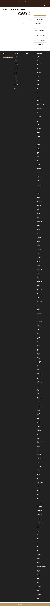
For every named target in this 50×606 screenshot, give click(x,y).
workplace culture (39, 594)
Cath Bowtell (38, 149)
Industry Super (38, 314)
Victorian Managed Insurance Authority (41, 566)
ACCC (37, 60)
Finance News (38, 245)
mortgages (38, 373)
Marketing (38, 354)
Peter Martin (38, 410)
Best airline (38, 117)
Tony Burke (38, 539)
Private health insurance (40, 425)
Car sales (38, 137)
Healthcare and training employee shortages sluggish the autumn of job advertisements (24, 14)
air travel (38, 73)
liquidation (38, 349)
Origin (37, 397)
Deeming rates (38, 197)
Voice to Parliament (39, 567)
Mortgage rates (38, 370)
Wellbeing (38, 578)
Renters (38, 449)
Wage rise (38, 571)
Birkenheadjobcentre (25, 2)
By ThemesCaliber (29, 604)
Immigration (38, 309)
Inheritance (38, 317)
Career (37, 141)
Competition (38, 172)
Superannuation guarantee (40, 514)
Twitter (37, 550)
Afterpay (38, 65)
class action (38, 165)
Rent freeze (38, 445)
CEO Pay (38, 152)
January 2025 (16, 80)
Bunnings (38, 133)
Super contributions (39, 503)
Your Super (38, 598)
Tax (37, 519)
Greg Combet (38, 282)
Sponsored (38, 495)
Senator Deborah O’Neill (40, 482)
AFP (37, 64)
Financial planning (39, 249)
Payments (38, 401)
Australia (38, 97)
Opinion (38, 393)
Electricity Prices (39, 216)
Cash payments (39, 144)
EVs (37, 233)
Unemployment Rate (39, 555)
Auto (37, 109)
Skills (37, 487)
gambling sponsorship (39, 269)
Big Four (38, 124)
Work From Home (39, 587)
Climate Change (39, 168)
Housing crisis (38, 302)
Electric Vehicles (39, 213)
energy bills (38, 224)
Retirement (38, 457)
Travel (37, 546)
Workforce (38, 590)
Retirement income (39, 458)
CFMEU (38, 153)
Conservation (38, 173)
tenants (37, 534)
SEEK (37, 478)
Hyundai (38, 306)
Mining (37, 365)
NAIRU (37, 378)
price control (38, 421)
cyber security (38, 189)
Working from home (39, 591)
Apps (37, 89)
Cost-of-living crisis (39, 184)
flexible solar (38, 257)
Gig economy (38, 274)
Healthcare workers (39, 289)
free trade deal (38, 266)
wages (37, 574)
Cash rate (38, 145)
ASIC (37, 92)
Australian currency (39, 100)
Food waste (38, 262)
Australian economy (39, 101)
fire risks (38, 253)
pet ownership (38, 409)
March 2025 (15, 77)
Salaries (38, 470)
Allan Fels (38, 80)
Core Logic (38, 180)
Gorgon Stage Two (39, 278)
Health (37, 286)
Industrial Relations (39, 313)
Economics (38, 209)
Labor (37, 342)
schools (38, 475)
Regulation (38, 442)
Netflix (37, 386)
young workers (38, 595)
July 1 (37, 334)
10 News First (38, 56)
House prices (38, 297)
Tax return (38, 526)
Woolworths (38, 583)
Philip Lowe (38, 414)
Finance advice (38, 244)
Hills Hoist (38, 293)
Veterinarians (38, 562)
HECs (37, 290)
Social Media (38, 491)
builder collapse (39, 132)
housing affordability (39, 301)
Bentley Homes (39, 116)
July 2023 (15, 85)
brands (37, 129)
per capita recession (39, 406)
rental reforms (38, 446)
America (38, 84)
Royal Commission (39, 466)
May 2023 (15, 88)
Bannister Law (38, 113)
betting (37, 120)
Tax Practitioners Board (40, 523)
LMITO (37, 350)
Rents (37, 450)
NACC (37, 377)
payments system (39, 402)
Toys (37, 542)
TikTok (37, 538)
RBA (37, 437)
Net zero (38, 385)
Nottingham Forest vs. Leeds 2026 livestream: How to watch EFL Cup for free (39, 32)
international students (39, 321)
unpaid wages (38, 558)
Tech (37, 530)
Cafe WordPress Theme (22, 604)
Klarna (37, 341)
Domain (38, 204)
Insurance (38, 318)
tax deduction (38, 522)
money (37, 366)
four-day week (38, 265)
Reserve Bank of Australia (40, 453)
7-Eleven (38, 57)
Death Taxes (38, 193)
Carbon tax (38, 140)
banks (37, 112)
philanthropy (38, 413)
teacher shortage (39, 527)
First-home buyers (39, 256)
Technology (38, 531)
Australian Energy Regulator (40, 104)
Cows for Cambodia (39, 185)
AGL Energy (38, 69)
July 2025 (15, 72)
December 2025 (16, 65)
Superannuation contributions (40, 511)
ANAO (37, 85)
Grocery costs (38, 285)
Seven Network (39, 483)
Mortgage (38, 369)
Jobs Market (38, 333)
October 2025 (16, 68)
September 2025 (16, 69)
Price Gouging (38, 422)
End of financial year (39, 221)
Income (38, 310)
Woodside (38, 582)
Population (38, 418)
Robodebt (38, 462)
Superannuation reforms (40, 515)
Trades (37, 543)
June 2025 (15, 73)
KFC (37, 338)
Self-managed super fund (40, 479)
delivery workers (39, 200)
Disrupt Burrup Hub (39, 201)
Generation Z (38, 273)
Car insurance (38, 136)
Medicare (38, 357)
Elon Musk (38, 217)
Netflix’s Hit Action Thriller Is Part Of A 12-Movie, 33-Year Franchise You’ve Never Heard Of (39, 27)
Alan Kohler (38, 77)
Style (37, 499)
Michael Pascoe (39, 361)
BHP (37, 121)
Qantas (37, 434)
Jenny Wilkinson (39, 326)
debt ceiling (38, 196)
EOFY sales (38, 229)
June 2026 (15, 57)
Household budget (39, 298)
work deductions (39, 586)
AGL (37, 68)
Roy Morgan (38, 465)
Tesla (37, 535)
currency (38, 188)
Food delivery (38, 261)
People (37, 405)
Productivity (38, 426)
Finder (37, 252)
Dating (37, 192)
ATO (37, 96)
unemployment (38, 554)
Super (37, 502)
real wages (38, 438)
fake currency (38, 240)
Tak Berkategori (39, 518)
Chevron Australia (39, 157)
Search (40, 15)
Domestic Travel (39, 205)
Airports (38, 76)
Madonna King (38, 353)
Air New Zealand (39, 72)
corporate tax (38, 181)
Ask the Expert (38, 93)
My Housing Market (39, 374)
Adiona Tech (38, 61)
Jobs (37, 330)
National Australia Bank (39, 382)
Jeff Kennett (38, 325)
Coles (37, 169)
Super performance (39, 506)
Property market (39, 430)
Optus (37, 394)
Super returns (38, 507)
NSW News (38, 390)
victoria (37, 563)
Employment (38, 220)
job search (38, 329)
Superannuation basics (39, 510)
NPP (37, 389)
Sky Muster (38, 490)
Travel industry (38, 547)
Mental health (38, 358)
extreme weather (39, 236)
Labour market (38, 345)
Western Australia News (40, 579)
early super (38, 208)
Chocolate (38, 161)
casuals (38, 148)
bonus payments (39, 128)
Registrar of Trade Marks (40, 441)
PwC (37, 433)
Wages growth (38, 575)
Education (38, 212)
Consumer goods (39, 177)
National (38, 381)
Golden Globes (38, 277)
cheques (38, 156)
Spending (38, 494)
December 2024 (16, 81)
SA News (38, 469)
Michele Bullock (39, 362)
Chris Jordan (38, 164)
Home (37, 294)
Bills (37, 125)
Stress (37, 498)
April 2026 (15, 60)
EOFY (37, 228)
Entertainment (38, 225)
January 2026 (16, 64)
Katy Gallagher (38, 337)
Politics (37, 417)
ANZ (37, 88)
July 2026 (15, 56)
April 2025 (15, 76)
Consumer (38, 176)
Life (37, 346)
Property (38, 429)
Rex (37, 461)
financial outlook (39, 248)
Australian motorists (39, 105)
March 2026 (15, 61)
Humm (37, 305)
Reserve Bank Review (39, 454)
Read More (21, 26)
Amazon (38, 81)
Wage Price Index (39, 570)
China (37, 160)
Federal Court (38, 241)
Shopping (38, 486)
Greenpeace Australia (39, 281)
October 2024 (16, 84)
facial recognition (39, 237)
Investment (38, 322)
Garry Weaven (38, 270)
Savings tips (38, 474)
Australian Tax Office (39, 108)
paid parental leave (39, 398)
